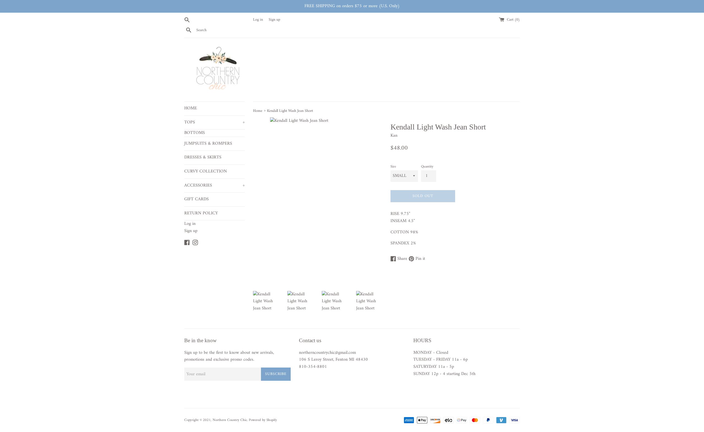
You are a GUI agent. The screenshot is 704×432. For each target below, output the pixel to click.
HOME (190, 108)
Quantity (427, 166)
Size (393, 166)
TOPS (214, 122)
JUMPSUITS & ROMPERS (208, 143)
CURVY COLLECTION (205, 171)
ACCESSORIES (214, 185)
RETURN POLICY (201, 213)
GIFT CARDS (196, 199)
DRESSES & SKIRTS (202, 157)
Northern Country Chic (230, 420)
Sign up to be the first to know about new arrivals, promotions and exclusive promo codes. (229, 356)
